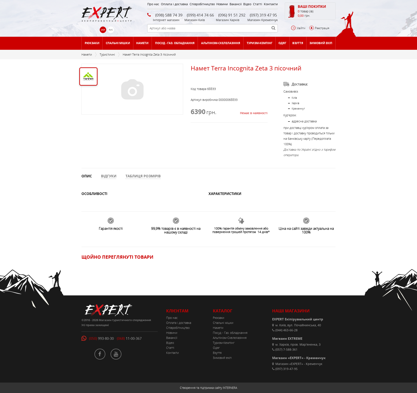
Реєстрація (322, 28)
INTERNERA (230, 388)
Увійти (301, 28)
